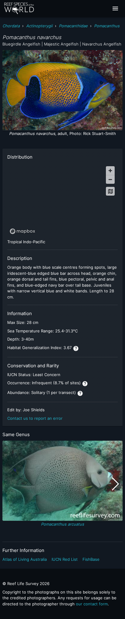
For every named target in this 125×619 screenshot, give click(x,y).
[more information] (76, 348)
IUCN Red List (65, 559)
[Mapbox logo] (22, 231)
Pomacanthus (107, 25)
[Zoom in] (110, 170)
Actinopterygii (39, 25)
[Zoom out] (110, 179)
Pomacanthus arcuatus (62, 524)
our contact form (92, 603)
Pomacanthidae (73, 25)
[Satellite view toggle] (110, 191)
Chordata (11, 25)
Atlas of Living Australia (24, 559)
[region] (62, 200)
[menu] (115, 8)
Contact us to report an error (34, 418)
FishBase (91, 559)
